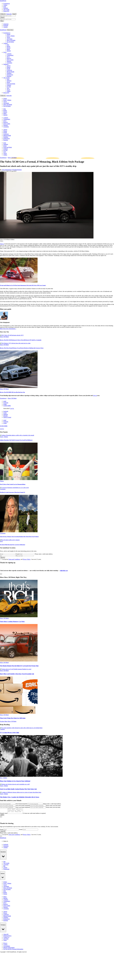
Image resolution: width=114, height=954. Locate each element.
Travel (8, 37)
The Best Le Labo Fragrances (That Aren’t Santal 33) (12, 492)
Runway (9, 58)
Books (8, 46)
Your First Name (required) (23, 805)
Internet (9, 50)
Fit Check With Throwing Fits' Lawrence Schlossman (12, 544)
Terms (5, 940)
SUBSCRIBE (7, 405)
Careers (5, 944)
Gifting (8, 91)
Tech (8, 88)
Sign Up (3, 557)
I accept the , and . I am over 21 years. (21, 559)
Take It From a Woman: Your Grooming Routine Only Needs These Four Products (19, 536)
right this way (64, 570)
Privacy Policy (26, 559)
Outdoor (9, 85)
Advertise (5, 938)
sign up (95, 395)
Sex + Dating (3, 777)
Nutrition (9, 73)
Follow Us (3, 14)
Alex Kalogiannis (6, 169)
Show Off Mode (11, 40)
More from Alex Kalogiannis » (8, 328)
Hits (4, 861)
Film (8, 44)
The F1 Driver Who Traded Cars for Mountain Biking (12, 484)
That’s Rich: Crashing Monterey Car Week (12, 621)
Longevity (9, 70)
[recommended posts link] (19, 616)
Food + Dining (11, 36)
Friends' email (3, 813)
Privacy (5, 943)
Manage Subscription (9, 947)
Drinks (8, 34)
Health (8, 68)
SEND (2, 815)
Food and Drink (11, 83)
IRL (4, 866)
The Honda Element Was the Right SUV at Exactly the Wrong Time (19, 665)
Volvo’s (2, 244)
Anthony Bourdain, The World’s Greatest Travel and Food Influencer (16, 440)
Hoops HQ (6, 11)
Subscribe (9, 14)
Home (8, 82)
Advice (9, 65)
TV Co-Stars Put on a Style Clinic (9, 732)
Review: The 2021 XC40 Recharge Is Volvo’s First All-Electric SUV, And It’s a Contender (20, 340)
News (8, 56)
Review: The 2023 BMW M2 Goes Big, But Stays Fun (12, 392)
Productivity (10, 74)
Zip (17, 555)
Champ (5, 867)
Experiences (6, 3)
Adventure (9, 38)
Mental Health (10, 71)
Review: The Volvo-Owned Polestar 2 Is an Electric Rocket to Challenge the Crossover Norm (21, 348)
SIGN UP (3, 831)
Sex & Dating (10, 41)
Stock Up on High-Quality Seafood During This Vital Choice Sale (18, 789)
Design (8, 47)
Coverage (5, 864)
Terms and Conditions (14, 559)
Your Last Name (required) (23, 807)
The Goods (6, 9)
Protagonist (6, 869)
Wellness (5, 8)
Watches (9, 61)
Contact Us (6, 937)
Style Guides (10, 59)
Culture (5, 5)
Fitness (8, 67)
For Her (9, 86)
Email (17, 554)
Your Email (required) (21, 803)
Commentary (10, 55)
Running (9, 76)
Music (8, 49)
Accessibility (6, 946)
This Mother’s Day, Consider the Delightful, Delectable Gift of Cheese (19, 797)
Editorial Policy (7, 935)
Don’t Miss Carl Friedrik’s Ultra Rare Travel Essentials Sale (17, 674)
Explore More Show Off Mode (8, 721)
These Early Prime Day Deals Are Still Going (12, 718)
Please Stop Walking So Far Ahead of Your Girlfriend (15, 781)
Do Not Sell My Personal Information (13, 949)
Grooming (9, 62)
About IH (5, 934)
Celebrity (9, 53)
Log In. (12, 408)
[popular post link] (17, 435)
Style (4, 6)
